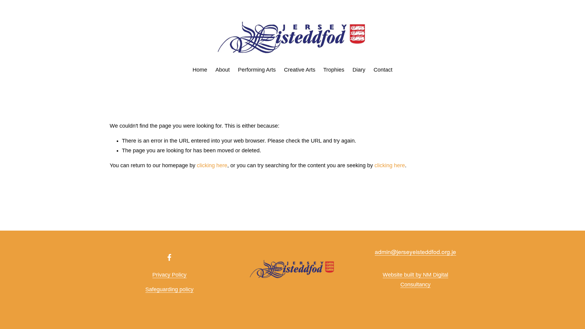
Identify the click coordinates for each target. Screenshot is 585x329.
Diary (359, 70)
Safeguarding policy (169, 289)
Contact (383, 70)
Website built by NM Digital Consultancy (415, 280)
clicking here (212, 165)
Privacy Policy (169, 275)
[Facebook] (169, 257)
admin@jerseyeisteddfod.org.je (415, 252)
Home (200, 70)
